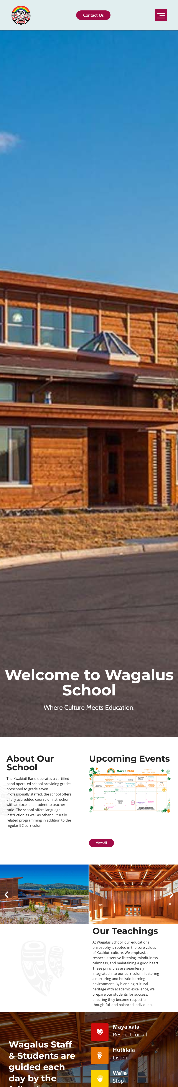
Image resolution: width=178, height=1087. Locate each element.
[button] (161, 15)
